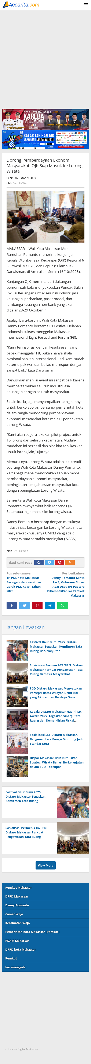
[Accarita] (21, 4)
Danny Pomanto (17, 905)
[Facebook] (39, 562)
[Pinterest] (59, 562)
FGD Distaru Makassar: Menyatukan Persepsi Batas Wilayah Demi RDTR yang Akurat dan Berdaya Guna (56, 692)
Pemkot (11, 958)
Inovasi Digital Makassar (23, 1049)
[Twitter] (49, 562)
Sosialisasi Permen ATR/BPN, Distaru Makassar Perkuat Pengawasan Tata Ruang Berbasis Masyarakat (56, 669)
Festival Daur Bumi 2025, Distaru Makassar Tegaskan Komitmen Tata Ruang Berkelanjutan (56, 646)
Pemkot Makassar (18, 888)
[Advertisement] (45, 57)
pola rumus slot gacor (18, 998)
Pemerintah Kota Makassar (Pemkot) (32, 932)
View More (45, 865)
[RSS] (70, 562)
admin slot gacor (14, 1006)
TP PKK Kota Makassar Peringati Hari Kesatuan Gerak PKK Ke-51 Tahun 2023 (24, 582)
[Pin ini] (37, 605)
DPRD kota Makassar (20, 949)
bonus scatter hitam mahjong (24, 1023)
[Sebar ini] (12, 605)
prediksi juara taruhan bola (22, 1041)
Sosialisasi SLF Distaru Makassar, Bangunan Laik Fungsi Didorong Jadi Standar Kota (56, 739)
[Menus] (86, 5)
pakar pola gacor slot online (22, 1032)
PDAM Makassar (17, 941)
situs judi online (13, 1015)
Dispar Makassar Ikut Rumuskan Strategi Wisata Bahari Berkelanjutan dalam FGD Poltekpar (57, 762)
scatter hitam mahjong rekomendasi (29, 980)
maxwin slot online (16, 989)
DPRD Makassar (16, 896)
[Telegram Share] (50, 605)
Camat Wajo (14, 914)
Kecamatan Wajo (17, 923)
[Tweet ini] (24, 605)
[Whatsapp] (62, 605)
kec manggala (15, 967)
